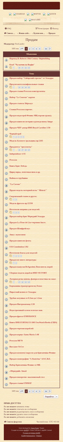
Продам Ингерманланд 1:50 (22, 304)
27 (22, 150)
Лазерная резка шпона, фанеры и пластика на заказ (32, 279)
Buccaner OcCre (16, 347)
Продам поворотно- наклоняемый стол (26, 377)
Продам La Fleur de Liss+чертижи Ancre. (27, 222)
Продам (31, 40)
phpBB (26, 430)
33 (29, 68)
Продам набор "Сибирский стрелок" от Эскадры (31, 78)
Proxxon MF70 (16, 340)
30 (19, 68)
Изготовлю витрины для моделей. (24, 209)
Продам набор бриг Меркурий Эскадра (27, 216)
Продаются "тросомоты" (20, 147)
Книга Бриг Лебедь (18, 166)
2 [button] (29, 48)
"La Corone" (15, 184)
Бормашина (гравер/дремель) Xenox (25, 286)
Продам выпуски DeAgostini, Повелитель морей (30, 267)
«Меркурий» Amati (18, 371)
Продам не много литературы (22, 260)
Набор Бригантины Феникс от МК (24, 365)
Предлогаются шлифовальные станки (26, 84)
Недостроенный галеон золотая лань (26, 310)
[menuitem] (8, 28)
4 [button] (36, 48)
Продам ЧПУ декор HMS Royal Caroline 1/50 (29, 128)
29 (29, 150)
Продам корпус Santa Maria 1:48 (24, 334)
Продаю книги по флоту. (20, 241)
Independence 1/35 (17, 154)
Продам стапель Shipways (21, 103)
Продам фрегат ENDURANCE (22, 316)
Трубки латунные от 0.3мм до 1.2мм (25, 298)
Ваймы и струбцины (18, 178)
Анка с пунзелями (17, 234)
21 (19, 282)
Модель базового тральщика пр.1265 (26, 141)
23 (22, 87)
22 (19, 87)
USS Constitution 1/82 (18, 247)
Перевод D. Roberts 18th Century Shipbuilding (29, 58)
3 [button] (32, 48)
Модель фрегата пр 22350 (21, 203)
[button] (21, 49)
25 (29, 87)
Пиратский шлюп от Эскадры (22, 292)
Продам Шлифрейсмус (19, 228)
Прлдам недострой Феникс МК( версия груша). (30, 115)
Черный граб (15, 134)
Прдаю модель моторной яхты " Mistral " (28, 190)
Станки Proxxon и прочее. (21, 109)
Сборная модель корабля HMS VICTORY (28, 273)
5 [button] (39, 48)
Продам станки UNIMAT (20, 383)
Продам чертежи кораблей (21, 328)
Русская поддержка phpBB (31, 433)
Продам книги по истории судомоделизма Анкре (31, 121)
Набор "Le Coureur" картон (22, 97)
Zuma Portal (35, 428)
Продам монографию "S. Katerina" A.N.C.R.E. (30, 359)
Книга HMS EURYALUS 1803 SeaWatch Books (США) (33, 322)
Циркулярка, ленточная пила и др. (24, 172)
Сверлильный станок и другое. (23, 196)
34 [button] (46, 48)
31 (22, 68)
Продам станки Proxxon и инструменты (27, 91)
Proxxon (13, 160)
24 (25, 87)
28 (25, 150)
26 (19, 150)
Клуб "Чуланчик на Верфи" (22, 64)
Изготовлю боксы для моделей (23, 253)
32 (25, 68)
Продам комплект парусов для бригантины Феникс (32, 353)
